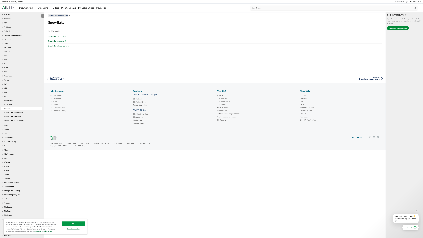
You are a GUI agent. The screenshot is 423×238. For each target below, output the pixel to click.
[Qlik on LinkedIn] (374, 137)
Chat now (408, 227)
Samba (6, 80)
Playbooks (101, 8)
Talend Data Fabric (140, 105)
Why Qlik (220, 95)
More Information (73, 229)
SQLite (6, 150)
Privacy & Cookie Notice (101, 143)
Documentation (26, 8)
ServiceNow (8, 100)
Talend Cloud (9, 187)
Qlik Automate (138, 123)
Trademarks (130, 143)
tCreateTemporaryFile (12, 195)
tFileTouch (7, 235)
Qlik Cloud (7, 47)
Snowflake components (14, 112)
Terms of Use (117, 143)
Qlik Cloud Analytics (140, 114)
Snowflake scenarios (13, 116)
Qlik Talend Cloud (139, 102)
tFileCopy (7, 211)
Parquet (6, 15)
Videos (56, 8)
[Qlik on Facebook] (378, 137)
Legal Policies (84, 143)
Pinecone (7, 19)
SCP (5, 96)
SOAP (6, 125)
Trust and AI (221, 104)
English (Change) (413, 2)
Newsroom (304, 117)
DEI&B (302, 104)
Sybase (6, 166)
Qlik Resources (399, 2)
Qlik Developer (55, 98)
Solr (5, 134)
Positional (7, 27)
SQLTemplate (9, 154)
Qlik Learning (54, 104)
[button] (415, 8)
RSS (5, 72)
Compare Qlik (222, 111)
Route (6, 68)
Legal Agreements (56, 143)
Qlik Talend (137, 99)
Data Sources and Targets (227, 117)
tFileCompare (9, 207)
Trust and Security (223, 98)
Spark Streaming (10, 142)
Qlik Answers (138, 117)
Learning (21, 2)
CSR (301, 101)
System (6, 170)
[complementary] (404, 125)
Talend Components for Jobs (58, 16)
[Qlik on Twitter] (369, 137)
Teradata (7, 203)
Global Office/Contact (308, 120)
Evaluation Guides (86, 8)
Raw (5, 55)
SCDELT (6, 92)
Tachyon (7, 178)
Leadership (304, 98)
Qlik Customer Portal (57, 108)
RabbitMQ (7, 51)
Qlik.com (5, 2)
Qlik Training (54, 101)
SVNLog (7, 162)
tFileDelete (8, 215)
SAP (5, 84)
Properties (7, 39)
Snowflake (8, 109)
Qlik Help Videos (56, 95)
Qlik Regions (221, 120)
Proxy (6, 43)
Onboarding (43, 8)
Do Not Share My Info (144, 143)
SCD (5, 88)
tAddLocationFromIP (11, 182)
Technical (7, 199)
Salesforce (8, 76)
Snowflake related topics (14, 120)
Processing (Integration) (13, 35)
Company (303, 95)
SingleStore (8, 104)
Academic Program (307, 108)
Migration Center (68, 8)
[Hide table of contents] (42, 16)
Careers (303, 114)
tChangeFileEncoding (12, 191)
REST (5, 64)
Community (13, 2)
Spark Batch (8, 138)
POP (5, 23)
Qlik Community (358, 137)
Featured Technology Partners (228, 114)
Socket (6, 129)
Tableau (7, 174)
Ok (73, 223)
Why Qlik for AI (222, 108)
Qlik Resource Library (58, 111)
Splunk (6, 146)
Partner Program (306, 111)
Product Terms (71, 143)
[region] (45, 226)
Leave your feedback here (398, 28)
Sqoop (6, 158)
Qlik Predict (137, 120)
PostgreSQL (8, 31)
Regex (6, 59)
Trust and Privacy (223, 101)
